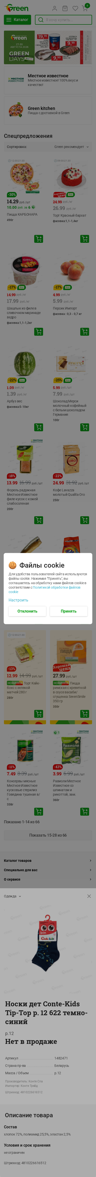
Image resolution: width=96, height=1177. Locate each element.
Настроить (18, 600)
